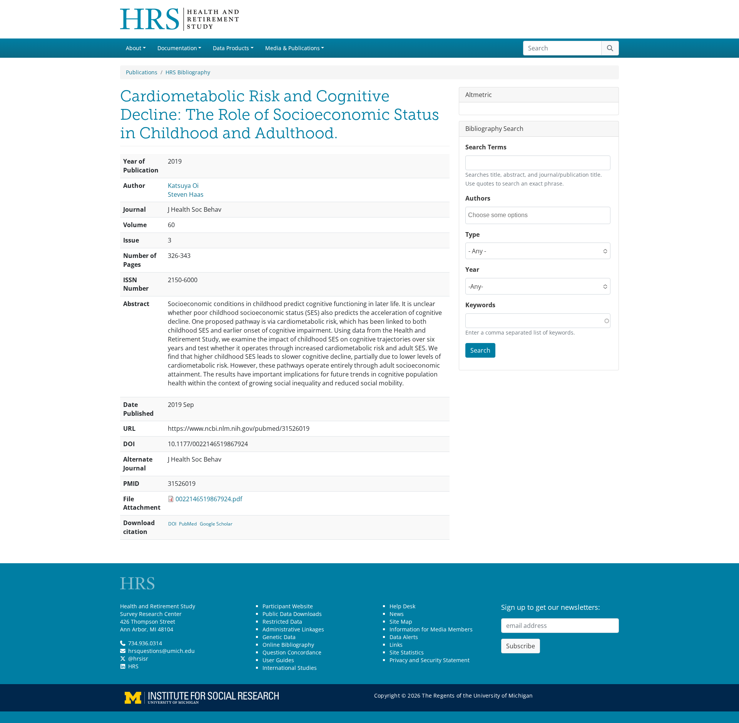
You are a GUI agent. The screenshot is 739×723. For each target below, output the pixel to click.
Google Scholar (216, 523)
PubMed (188, 523)
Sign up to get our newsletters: (550, 607)
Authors (477, 198)
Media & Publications (292, 48)
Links (396, 644)
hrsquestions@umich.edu (161, 650)
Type (472, 234)
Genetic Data (279, 637)
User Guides (278, 660)
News (397, 614)
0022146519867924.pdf (209, 499)
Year (472, 270)
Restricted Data (282, 621)
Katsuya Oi (183, 185)
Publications (141, 72)
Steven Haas (186, 194)
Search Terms (486, 147)
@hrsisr (138, 658)
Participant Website (287, 606)
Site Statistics (407, 652)
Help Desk (402, 606)
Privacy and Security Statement (430, 660)
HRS (133, 666)
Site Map (401, 621)
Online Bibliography (288, 644)
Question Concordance (291, 652)
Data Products (231, 48)
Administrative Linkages (293, 629)
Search (480, 350)
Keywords (480, 305)
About (133, 48)
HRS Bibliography (188, 72)
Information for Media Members (431, 629)
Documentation (177, 48)
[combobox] (502, 215)
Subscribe (520, 646)
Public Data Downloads (292, 614)
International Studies (289, 667)
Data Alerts (404, 637)
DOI (172, 523)
